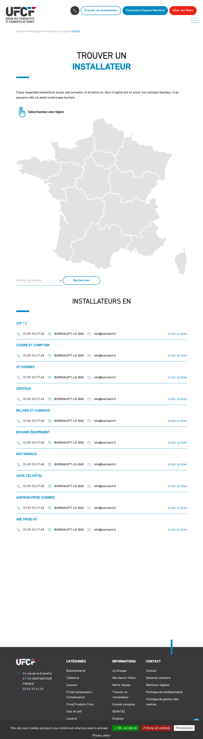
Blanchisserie (75, 671)
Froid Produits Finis (80, 704)
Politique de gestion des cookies (162, 702)
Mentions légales (157, 685)
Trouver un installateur (101, 10)
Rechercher (81, 280)
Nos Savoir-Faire (123, 678)
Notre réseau (121, 685)
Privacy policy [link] (101, 735)
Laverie (71, 718)
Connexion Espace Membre (145, 10)
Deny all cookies (158, 728)
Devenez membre (158, 678)
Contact (151, 671)
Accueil (21, 31)
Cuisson (71, 685)
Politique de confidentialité (164, 692)
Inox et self (74, 711)
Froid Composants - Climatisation (80, 695)
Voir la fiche (179, 334)
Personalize (184, 728)
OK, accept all (126, 728)
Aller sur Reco (183, 10)
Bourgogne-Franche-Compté (49, 31)
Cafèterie (72, 678)
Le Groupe (119, 671)
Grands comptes (123, 704)
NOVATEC (118, 711)
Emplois (118, 718)
